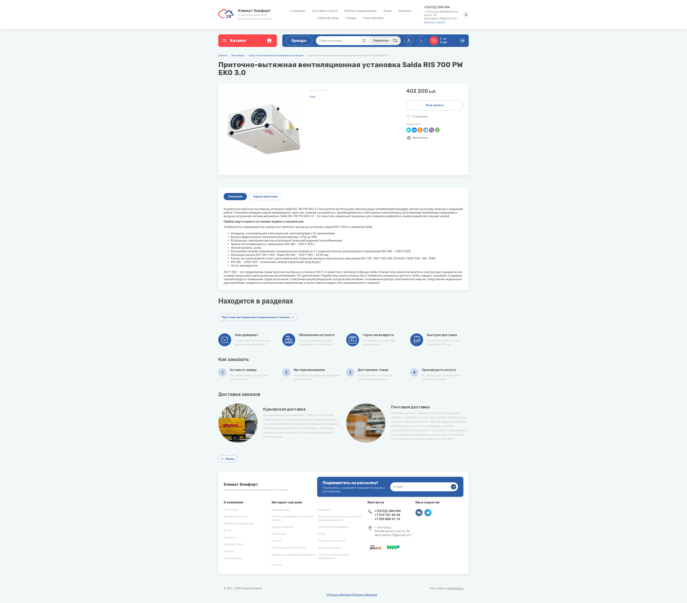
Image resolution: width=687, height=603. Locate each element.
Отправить (453, 486)
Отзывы (228, 551)
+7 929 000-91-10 (387, 519)
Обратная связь (233, 544)
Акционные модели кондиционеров (294, 554)
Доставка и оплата (235, 516)
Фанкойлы (324, 509)
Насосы (277, 540)
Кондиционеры (281, 509)
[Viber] (431, 129)
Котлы (321, 534)
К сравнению (420, 116)
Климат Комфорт (254, 10)
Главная (222, 55)
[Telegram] (425, 129)
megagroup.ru (455, 588)
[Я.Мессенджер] (408, 129)
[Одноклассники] (420, 129)
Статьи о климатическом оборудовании (333, 556)
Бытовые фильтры (329, 547)
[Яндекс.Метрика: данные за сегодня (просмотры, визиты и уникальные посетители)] (339, 595)
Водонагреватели (282, 527)
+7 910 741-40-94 (387, 515)
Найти (364, 40)
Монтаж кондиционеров (239, 523)
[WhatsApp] (437, 129)
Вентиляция (238, 55)
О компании (231, 509)
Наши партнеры (233, 558)
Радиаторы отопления (331, 540)
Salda (312, 96)
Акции (227, 530)
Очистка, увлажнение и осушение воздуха (293, 518)
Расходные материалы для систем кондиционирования (339, 518)
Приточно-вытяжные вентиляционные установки (276, 55)
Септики (277, 564)
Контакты (230, 537)
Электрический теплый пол (289, 547)
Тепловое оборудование (333, 527)
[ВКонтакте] (414, 129)
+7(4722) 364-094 (437, 7)
